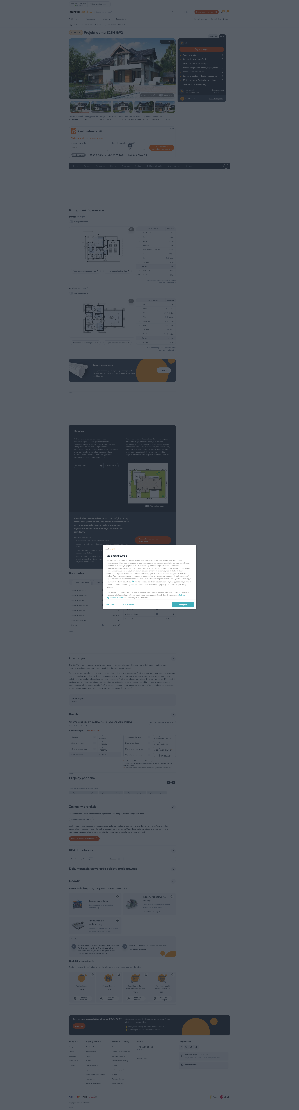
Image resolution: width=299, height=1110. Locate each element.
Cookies (120, 598)
